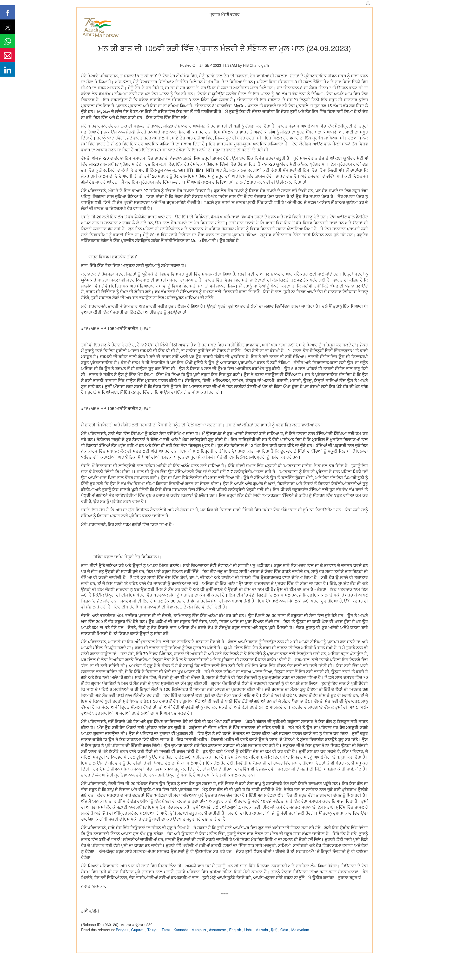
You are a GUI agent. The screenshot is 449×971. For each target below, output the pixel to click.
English (235, 929)
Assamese (218, 929)
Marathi (262, 929)
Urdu (248, 929)
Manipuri (199, 929)
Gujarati (138, 929)
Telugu (153, 929)
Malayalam (300, 929)
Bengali (122, 929)
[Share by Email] (7, 55)
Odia (284, 929)
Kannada (181, 929)
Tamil (166, 929)
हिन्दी (274, 929)
